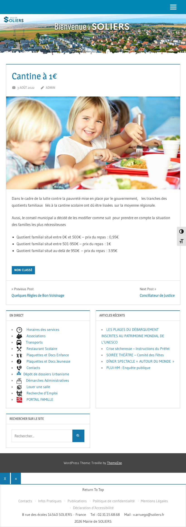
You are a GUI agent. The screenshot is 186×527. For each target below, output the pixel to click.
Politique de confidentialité (114, 501)
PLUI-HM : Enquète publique (128, 367)
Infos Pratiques (49, 501)
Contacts (25, 501)
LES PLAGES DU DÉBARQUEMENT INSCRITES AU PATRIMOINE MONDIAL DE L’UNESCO (132, 335)
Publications (77, 501)
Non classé (23, 270)
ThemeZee (114, 463)
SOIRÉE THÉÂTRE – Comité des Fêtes (135, 355)
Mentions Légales (154, 501)
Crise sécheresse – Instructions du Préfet (138, 348)
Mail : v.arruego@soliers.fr (144, 514)
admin (50, 87)
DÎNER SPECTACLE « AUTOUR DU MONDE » (140, 361)
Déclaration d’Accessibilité (93, 507)
